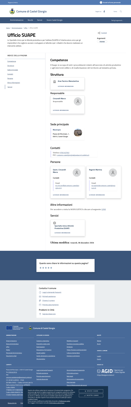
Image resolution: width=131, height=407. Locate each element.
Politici (8, 350)
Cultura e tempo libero (73, 353)
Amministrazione (17, 28)
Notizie (99, 341)
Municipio (57, 129)
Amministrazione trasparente (76, 370)
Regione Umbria (13, 2)
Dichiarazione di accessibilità (75, 379)
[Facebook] (103, 11)
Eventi (99, 359)
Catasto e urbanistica (42, 341)
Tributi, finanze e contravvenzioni (76, 350)
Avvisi (99, 344)
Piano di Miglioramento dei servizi (77, 385)
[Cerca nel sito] (121, 11)
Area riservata (71, 382)
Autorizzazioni (40, 347)
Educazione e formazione (43, 350)
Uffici (25, 28)
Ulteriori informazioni (66, 86)
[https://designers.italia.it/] (111, 371)
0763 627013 (64, 153)
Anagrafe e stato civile (43, 344)
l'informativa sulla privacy (56, 403)
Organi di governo (11, 341)
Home (8, 28)
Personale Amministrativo (14, 353)
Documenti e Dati (11, 356)
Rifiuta (92, 391)
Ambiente (70, 347)
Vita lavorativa (40, 359)
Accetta (93, 395)
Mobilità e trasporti (72, 341)
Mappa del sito (12, 403)
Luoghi (99, 356)
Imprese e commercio (73, 356)
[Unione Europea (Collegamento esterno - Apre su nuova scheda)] (15, 328)
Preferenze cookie (64, 401)
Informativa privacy (72, 373)
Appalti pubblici (40, 353)
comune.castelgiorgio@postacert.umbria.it (73, 155)
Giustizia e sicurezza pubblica (75, 344)
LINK (104, 209)
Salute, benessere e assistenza (45, 356)
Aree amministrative (12, 344)
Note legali (70, 376)
